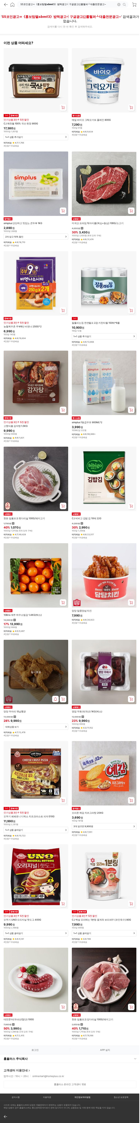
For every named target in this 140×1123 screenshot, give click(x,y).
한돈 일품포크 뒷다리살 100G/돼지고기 (24, 518)
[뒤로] (6, 4)
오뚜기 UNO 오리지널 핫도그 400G (22, 919)
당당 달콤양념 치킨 (82, 610)
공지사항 (15, 1083)
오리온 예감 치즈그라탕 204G (87, 812)
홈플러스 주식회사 (16, 1045)
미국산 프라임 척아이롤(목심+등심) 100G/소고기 (98, 223)
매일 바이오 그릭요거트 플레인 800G (91, 119)
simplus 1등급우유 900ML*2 (87, 422)
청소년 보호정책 (118, 1083)
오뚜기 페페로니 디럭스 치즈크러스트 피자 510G (29, 816)
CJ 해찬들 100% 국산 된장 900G (21, 123)
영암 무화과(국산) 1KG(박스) (87, 711)
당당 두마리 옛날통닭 (15, 711)
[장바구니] (134, 4)
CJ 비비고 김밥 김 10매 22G (86, 518)
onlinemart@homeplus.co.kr (48, 1062)
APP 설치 (105, 1049)
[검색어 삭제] (118, 4)
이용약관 (46, 1083)
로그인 (35, 1049)
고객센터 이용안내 (16, 1056)
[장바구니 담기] (63, 107)
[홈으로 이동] (12, 4)
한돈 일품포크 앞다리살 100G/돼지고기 (92, 1019)
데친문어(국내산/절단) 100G (19, 1019)
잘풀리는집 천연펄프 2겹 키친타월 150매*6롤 (96, 322)
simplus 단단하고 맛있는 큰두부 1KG (23, 223)
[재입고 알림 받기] (55, 699)
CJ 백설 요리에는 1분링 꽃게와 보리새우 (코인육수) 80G (101, 919)
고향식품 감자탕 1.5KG (16, 425)
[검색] (124, 4)
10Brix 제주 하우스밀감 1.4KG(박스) (23, 614)
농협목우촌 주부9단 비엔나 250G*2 (23, 326)
